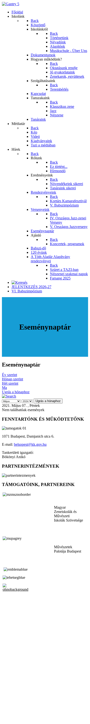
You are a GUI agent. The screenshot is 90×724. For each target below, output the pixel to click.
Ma (4, 388)
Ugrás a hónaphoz (16, 392)
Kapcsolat (9, 710)
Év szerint (9, 375)
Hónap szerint (12, 379)
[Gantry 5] (10, 4)
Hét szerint (10, 383)
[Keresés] (19, 282)
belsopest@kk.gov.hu (30, 444)
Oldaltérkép (11, 705)
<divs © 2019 (13, 718)
